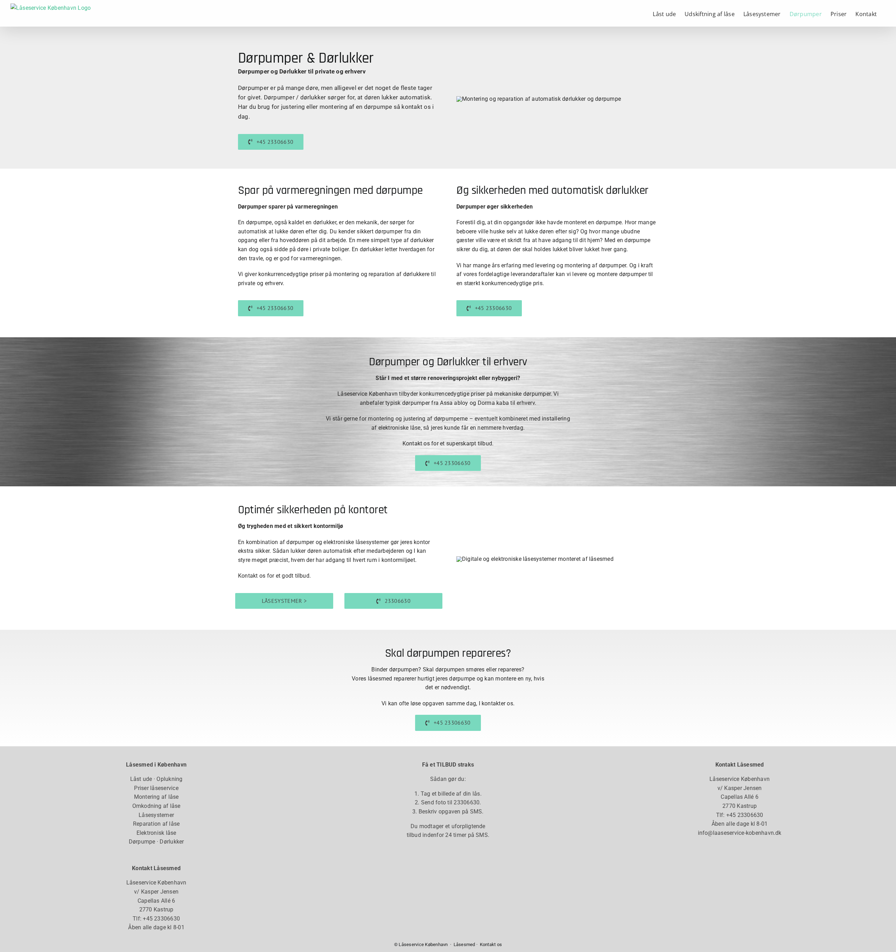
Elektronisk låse (156, 833)
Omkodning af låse (156, 806)
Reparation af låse (156, 823)
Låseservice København (156, 882)
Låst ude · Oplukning (156, 779)
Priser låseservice (156, 788)
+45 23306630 (161, 918)
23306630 (466, 802)
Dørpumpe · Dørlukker (156, 841)
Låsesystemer (156, 815)
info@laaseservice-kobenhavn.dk (740, 833)
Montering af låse (156, 797)
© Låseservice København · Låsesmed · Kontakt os (448, 944)
